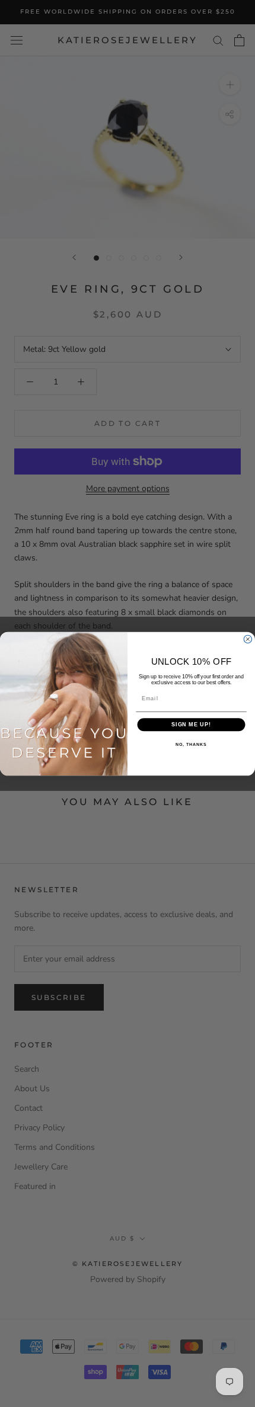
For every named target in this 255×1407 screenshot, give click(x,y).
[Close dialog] (247, 639)
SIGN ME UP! (191, 724)
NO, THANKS (191, 744)
